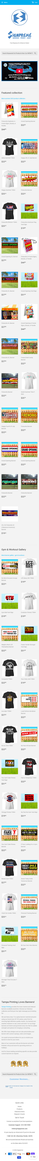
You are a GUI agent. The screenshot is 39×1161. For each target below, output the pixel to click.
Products (19, 1109)
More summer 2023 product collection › (14, 98)
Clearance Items (19, 1111)
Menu (6, 2)
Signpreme (20, 1150)
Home (19, 1106)
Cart (36, 2)
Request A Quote (19, 1114)
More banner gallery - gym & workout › (13, 555)
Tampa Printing (6, 1007)
